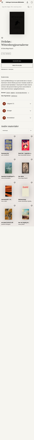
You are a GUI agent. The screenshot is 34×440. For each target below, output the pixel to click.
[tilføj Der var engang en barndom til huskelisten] (32, 206)
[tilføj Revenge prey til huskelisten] (15, 136)
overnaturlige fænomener (21, 92)
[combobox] (17, 7)
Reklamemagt (22, 199)
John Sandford (5, 155)
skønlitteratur (14, 96)
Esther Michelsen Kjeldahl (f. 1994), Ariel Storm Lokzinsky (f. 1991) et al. (25, 201)
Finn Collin (4, 201)
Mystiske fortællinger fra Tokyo (8, 177)
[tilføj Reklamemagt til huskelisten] (32, 183)
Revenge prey (5, 153)
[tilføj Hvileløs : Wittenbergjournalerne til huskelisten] (2, 38)
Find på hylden (17, 65)
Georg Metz (21, 224)
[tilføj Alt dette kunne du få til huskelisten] (15, 206)
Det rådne (21, 176)
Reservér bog (17, 61)
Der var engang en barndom (23, 223)
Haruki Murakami (6, 178)
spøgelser (13, 92)
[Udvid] (28, 93)
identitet (8, 92)
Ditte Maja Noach (8, 49)
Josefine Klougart (5, 224)
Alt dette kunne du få (7, 222)
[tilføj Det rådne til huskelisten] (32, 160)
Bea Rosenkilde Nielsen (24, 155)
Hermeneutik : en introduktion (6, 200)
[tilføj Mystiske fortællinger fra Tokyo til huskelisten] (15, 160)
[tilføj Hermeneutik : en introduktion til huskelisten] (15, 183)
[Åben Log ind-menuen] (27, 2)
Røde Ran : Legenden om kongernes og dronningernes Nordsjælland (25, 154)
